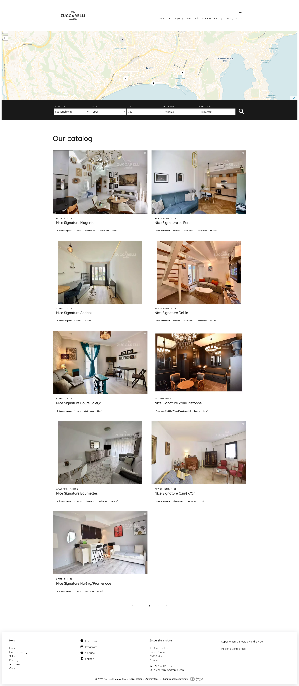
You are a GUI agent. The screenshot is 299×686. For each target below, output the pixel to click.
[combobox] (72, 112)
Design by (200, 679)
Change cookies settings (175, 678)
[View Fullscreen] (5, 38)
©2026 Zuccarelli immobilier (110, 678)
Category (60, 106)
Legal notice (135, 678)
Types (93, 106)
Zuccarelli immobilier (161, 640)
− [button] (6, 31)
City (129, 106)
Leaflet (294, 98)
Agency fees (152, 678)
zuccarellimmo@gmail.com (169, 670)
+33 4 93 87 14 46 (163, 665)
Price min (169, 106)
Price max (205, 106)
